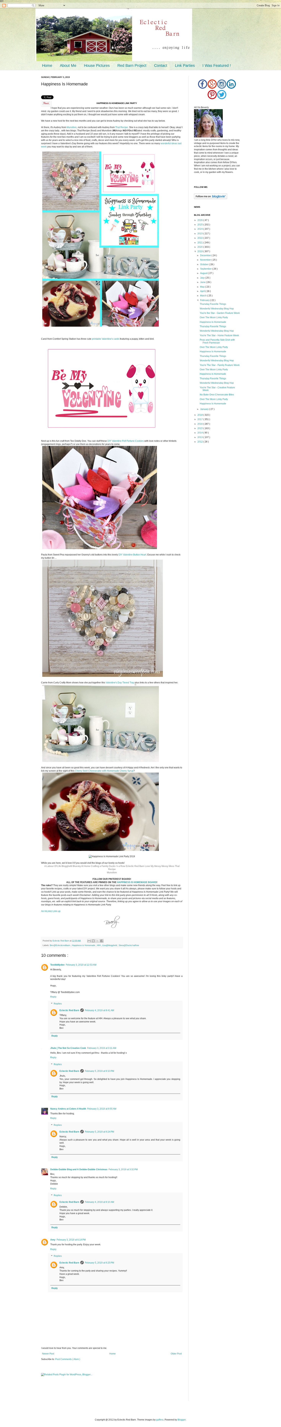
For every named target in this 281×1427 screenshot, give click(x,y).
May (202, 286)
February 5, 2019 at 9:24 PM (99, 1131)
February (205, 300)
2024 (200, 229)
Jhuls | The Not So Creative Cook (68, 1048)
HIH (99, 945)
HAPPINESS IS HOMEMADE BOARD (137, 882)
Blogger (182, 1419)
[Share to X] (97, 941)
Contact (160, 65)
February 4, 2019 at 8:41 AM (99, 1010)
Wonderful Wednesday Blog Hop (217, 308)
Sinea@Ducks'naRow (129, 945)
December (206, 255)
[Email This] (89, 941)
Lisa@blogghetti (110, 945)
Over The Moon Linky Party (214, 317)
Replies (58, 1003)
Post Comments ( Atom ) (67, 1359)
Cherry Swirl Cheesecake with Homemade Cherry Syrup (104, 771)
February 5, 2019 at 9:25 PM (99, 1262)
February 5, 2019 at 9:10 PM (99, 1071)
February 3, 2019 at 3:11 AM (101, 1048)
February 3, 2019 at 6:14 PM (71, 1239)
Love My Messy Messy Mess (159, 866)
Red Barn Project (131, 65)
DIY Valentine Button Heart (132, 554)
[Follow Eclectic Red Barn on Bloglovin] (210, 198)
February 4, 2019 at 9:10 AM (99, 1202)
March (203, 295)
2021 (200, 242)
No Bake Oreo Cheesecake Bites (217, 394)
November (206, 259)
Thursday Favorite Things (213, 304)
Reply (53, 996)
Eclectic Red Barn (135, 866)
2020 (200, 247)
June (203, 282)
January (204, 409)
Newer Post (48, 1353)
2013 (200, 437)
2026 (200, 220)
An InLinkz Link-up (50, 911)
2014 (200, 432)
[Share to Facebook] (102, 941)
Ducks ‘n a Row (117, 866)
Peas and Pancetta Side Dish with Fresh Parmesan (217, 341)
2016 (200, 424)
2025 (200, 224)
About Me (68, 65)
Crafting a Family (99, 866)
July (202, 277)
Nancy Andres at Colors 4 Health (68, 1108)
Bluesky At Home (81, 866)
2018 (200, 415)
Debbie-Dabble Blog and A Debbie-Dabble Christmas (78, 1169)
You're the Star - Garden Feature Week (220, 313)
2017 (200, 419)
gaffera (159, 1419)
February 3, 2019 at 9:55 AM (101, 1108)
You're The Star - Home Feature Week (219, 335)
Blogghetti (67, 866)
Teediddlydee (57, 964)
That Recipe (121, 127)
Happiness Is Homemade (213, 322)
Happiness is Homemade (84, 945)
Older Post (176, 1353)
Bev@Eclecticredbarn (60, 945)
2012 (200, 441)
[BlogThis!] (93, 941)
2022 (200, 238)
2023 (200, 233)
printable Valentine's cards (105, 339)
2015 (200, 428)
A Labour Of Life (52, 866)
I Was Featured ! (216, 65)
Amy (52, 1239)
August (204, 273)
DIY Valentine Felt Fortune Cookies (125, 441)
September (206, 268)
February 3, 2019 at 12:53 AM (81, 964)
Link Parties (185, 65)
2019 (200, 251)
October (204, 264)
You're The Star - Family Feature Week (220, 365)
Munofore (72, 127)
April (202, 291)
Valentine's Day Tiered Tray (120, 682)
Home (47, 65)
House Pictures (97, 65)
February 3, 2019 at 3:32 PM (123, 1169)
